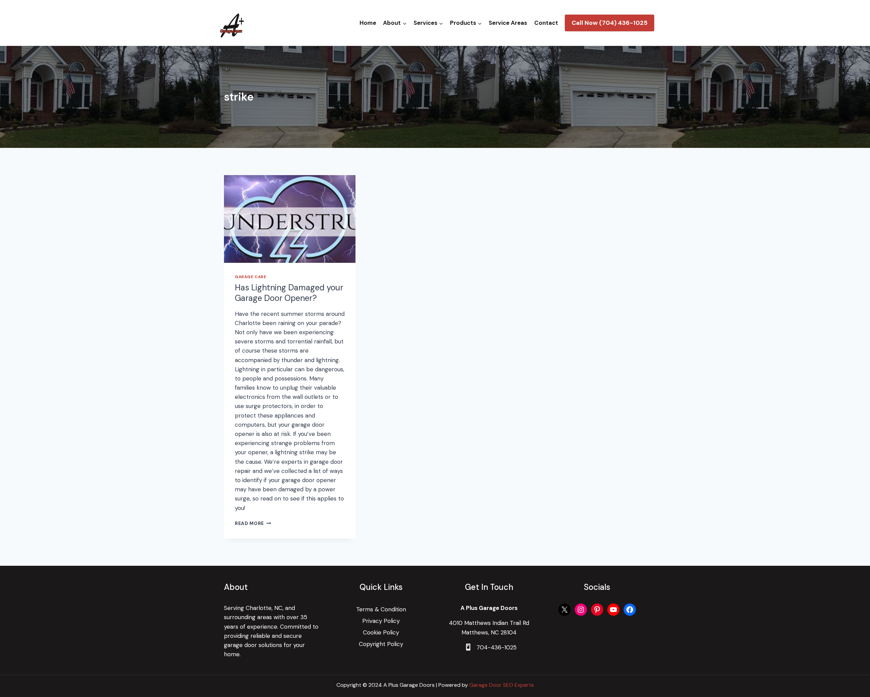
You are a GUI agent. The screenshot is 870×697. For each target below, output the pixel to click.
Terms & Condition (381, 609)
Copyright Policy (381, 644)
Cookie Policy (381, 632)
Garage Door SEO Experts (501, 684)
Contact (546, 23)
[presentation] (289, 219)
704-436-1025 (496, 647)
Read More (253, 523)
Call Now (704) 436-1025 (609, 23)
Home (368, 23)
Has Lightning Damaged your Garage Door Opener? (289, 292)
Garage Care (250, 276)
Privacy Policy (381, 621)
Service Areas (508, 23)
